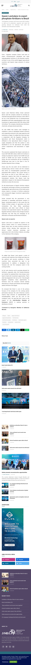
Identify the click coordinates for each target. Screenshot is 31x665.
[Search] (29, 5)
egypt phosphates (7, 317)
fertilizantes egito (7, 320)
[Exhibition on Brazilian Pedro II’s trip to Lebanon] (5, 426)
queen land (17, 322)
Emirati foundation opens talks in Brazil (19, 440)
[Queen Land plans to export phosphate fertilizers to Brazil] (15, 42)
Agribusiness (5, 12)
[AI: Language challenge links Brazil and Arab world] (5, 485)
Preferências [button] (5, 661)
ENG (15, 1)
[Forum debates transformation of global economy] (5, 491)
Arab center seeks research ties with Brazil (11, 388)
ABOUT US (4, 626)
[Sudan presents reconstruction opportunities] (15, 462)
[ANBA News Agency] (16, 5)
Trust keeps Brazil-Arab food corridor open (11, 411)
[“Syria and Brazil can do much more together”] (5, 434)
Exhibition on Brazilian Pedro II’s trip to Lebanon (12, 599)
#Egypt (4, 315)
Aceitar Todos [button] (13, 661)
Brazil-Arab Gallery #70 (7, 365)
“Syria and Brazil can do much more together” (12, 605)
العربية (18, 1)
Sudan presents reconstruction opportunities (14, 472)
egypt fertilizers (15, 315)
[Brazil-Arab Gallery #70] (15, 354)
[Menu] (2, 5)
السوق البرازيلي (6, 324)
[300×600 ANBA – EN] (15, 529)
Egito (9, 315)
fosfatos (4, 322)
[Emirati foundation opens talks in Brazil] (5, 441)
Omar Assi (5, 29)
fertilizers (14, 320)
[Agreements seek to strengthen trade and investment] (5, 498)
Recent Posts (6, 596)
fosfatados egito (22, 320)
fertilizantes (15, 317)
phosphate (10, 322)
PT (12, 1)
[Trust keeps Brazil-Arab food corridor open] (15, 401)
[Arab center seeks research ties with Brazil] (15, 378)
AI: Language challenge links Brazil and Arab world (13, 617)
